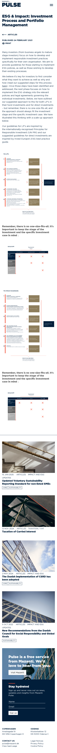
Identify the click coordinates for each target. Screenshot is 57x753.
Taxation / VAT (36, 529)
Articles (21, 475)
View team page (9, 746)
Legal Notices (37, 741)
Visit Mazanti (17, 672)
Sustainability (15, 487)
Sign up (13, 713)
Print (8, 43)
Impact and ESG (36, 475)
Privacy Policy (37, 744)
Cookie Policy (37, 746)
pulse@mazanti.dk (10, 744)
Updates (6, 478)
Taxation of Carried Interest (19, 531)
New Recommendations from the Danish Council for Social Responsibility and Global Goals (28, 633)
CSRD (5, 487)
